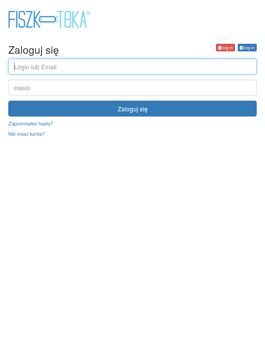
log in (249, 47)
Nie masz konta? (26, 133)
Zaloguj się (133, 108)
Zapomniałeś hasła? (30, 123)
